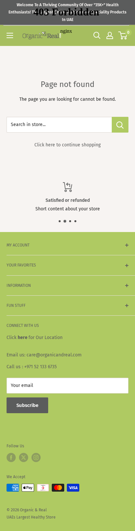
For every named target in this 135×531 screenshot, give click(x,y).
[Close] (125, 476)
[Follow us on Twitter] (23, 457)
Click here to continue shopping (67, 145)
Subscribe (67, 516)
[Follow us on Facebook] (11, 457)
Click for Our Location (35, 337)
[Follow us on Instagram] (36, 457)
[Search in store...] (120, 125)
